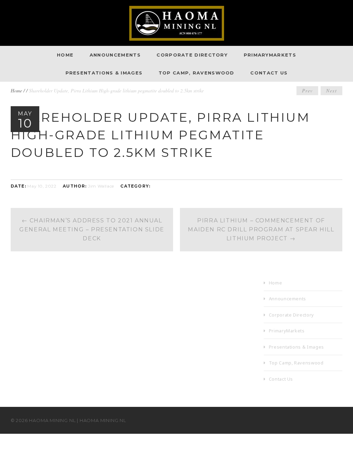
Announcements (115, 55)
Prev (307, 90)
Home (65, 55)
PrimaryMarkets (270, 55)
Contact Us (269, 73)
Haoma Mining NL (52, 420)
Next (331, 90)
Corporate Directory (192, 55)
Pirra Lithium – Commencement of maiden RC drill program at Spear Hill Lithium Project (261, 229)
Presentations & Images (104, 73)
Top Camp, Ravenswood (196, 73)
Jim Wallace (101, 186)
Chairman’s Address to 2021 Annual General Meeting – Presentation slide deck (91, 229)
